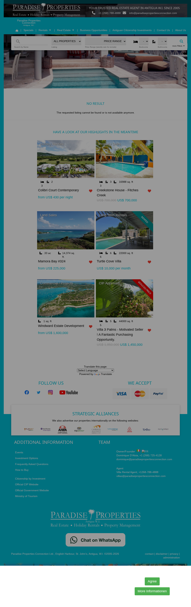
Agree (152, 581)
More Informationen (152, 591)
